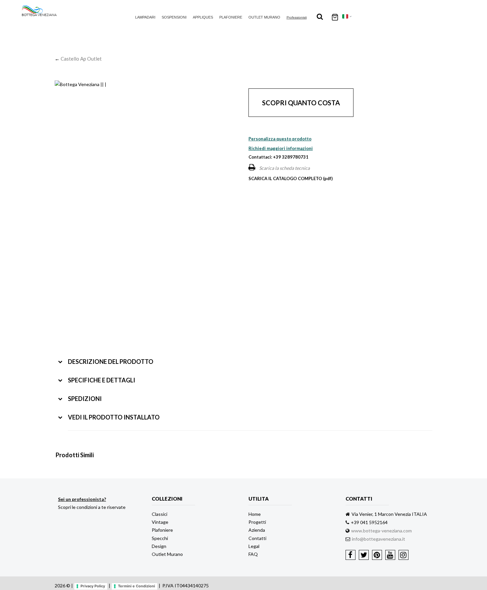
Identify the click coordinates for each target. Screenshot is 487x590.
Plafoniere (230, 17)
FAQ (253, 554)
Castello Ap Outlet (81, 59)
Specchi (160, 538)
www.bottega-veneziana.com (381, 530)
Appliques (203, 17)
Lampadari (145, 17)
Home (254, 514)
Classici (159, 514)
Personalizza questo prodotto (279, 138)
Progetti (257, 522)
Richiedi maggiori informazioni (280, 148)
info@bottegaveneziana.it (378, 539)
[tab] (245, 357)
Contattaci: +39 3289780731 (278, 157)
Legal (253, 546)
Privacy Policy (93, 586)
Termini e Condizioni (136, 586)
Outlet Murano (264, 17)
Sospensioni (174, 17)
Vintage (160, 522)
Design (159, 546)
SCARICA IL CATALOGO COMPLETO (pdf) (290, 178)
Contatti (257, 538)
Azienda (256, 530)
